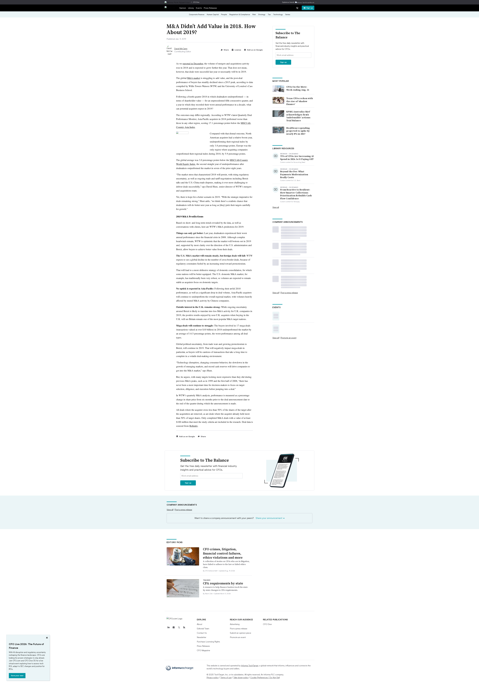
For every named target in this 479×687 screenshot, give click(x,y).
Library (191, 8)
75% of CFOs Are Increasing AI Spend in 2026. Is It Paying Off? (297, 158)
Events (199, 8)
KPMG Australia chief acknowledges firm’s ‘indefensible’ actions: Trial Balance (298, 116)
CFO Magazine (203, 650)
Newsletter (201, 637)
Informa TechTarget (249, 665)
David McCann (180, 48)
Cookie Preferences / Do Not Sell (265, 677)
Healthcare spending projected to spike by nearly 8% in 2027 (298, 131)
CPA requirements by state (223, 583)
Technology (278, 14)
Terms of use (226, 677)
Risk (254, 14)
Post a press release (289, 292)
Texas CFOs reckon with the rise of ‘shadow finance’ (299, 101)
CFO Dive (196, 2)
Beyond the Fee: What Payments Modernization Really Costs (294, 174)
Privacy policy (213, 677)
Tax (269, 14)
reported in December (193, 63)
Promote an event (288, 338)
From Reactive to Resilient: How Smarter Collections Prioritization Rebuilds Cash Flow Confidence (296, 194)
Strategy (261, 14)
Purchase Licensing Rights (208, 641)
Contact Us (202, 633)
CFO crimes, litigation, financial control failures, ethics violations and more (222, 553)
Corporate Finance (196, 14)
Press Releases (210, 8)
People (224, 14)
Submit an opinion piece (240, 633)
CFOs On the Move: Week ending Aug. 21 (297, 88)
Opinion (182, 8)
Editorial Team (203, 628)
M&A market (193, 78)
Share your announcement (270, 518)
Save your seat (17, 675)
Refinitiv (193, 425)
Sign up (309, 8)
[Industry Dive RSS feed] (184, 627)
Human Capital (213, 14)
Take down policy (241, 677)
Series (287, 14)
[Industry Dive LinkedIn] (168, 627)
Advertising (235, 624)
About (199, 624)
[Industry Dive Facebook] (173, 627)
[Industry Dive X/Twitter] (179, 627)
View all (275, 207)
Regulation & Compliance (239, 14)
